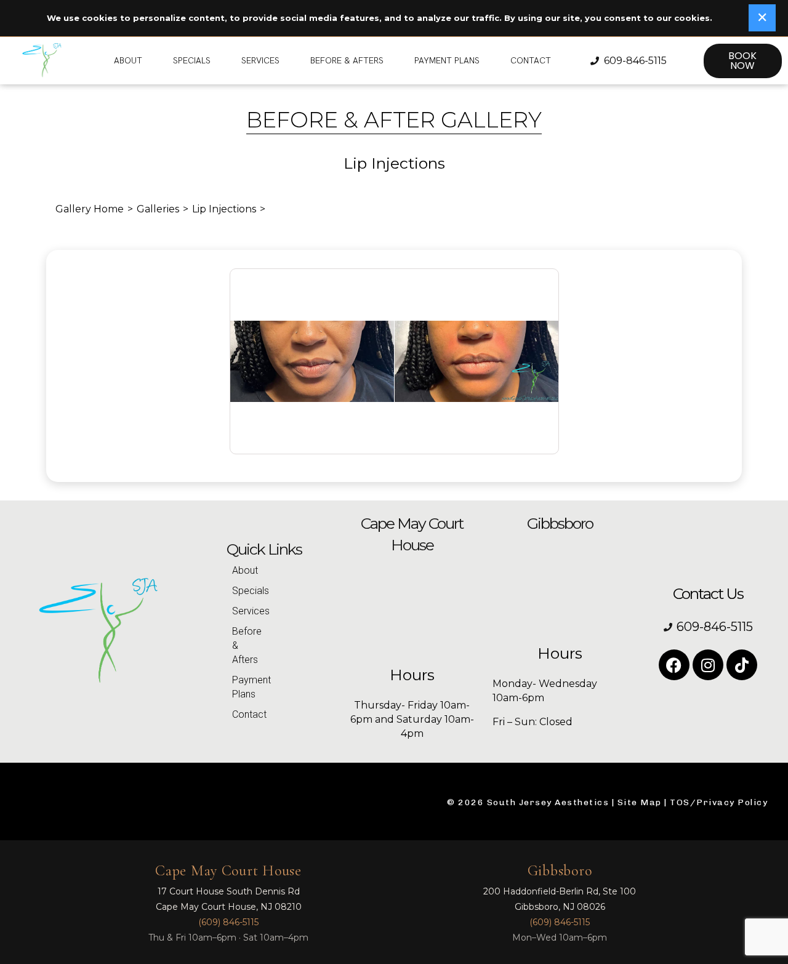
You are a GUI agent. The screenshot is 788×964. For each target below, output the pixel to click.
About (128, 60)
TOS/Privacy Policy (719, 802)
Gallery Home (89, 209)
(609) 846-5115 (228, 922)
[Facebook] (674, 664)
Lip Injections (224, 209)
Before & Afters (347, 60)
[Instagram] (708, 664)
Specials (192, 60)
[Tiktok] (741, 664)
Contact (530, 60)
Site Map (639, 802)
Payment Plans (447, 60)
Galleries (158, 209)
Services (260, 60)
